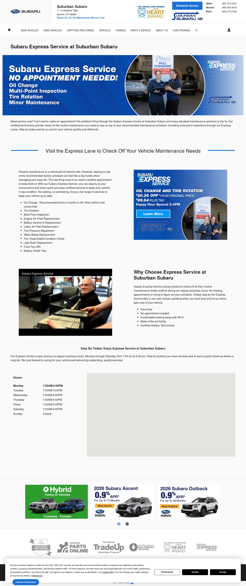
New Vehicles (29, 30)
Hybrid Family (56, 502)
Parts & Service (141, 30)
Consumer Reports (188, 502)
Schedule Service (187, 6)
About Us (162, 30)
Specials (104, 30)
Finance (120, 30)
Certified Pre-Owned (80, 30)
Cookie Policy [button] (108, 572)
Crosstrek (122, 502)
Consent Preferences (26, 581)
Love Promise (181, 30)
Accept (222, 572)
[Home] (25, 11)
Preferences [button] (37, 576)
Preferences (167, 572)
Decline (195, 572)
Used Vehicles (52, 30)
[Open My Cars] (228, 30)
